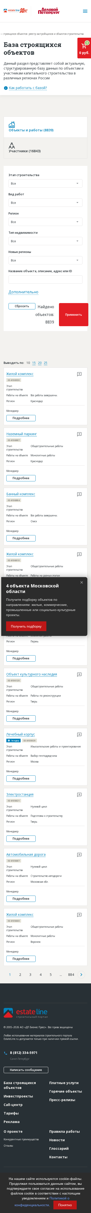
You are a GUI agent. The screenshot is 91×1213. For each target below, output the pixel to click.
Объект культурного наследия (31, 674)
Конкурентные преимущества (21, 1139)
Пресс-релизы (62, 1099)
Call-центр (13, 1104)
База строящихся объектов (20, 1085)
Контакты (58, 1157)
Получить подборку (26, 626)
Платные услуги (64, 1082)
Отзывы (8, 1145)
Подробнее (21, 418)
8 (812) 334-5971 (23, 1052)
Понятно (65, 1205)
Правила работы (64, 1131)
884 (71, 974)
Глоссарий (59, 1148)
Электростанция (19, 794)
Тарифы (11, 1113)
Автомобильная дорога (26, 854)
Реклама (12, 1121)
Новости (57, 1140)
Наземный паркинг (21, 433)
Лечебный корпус (20, 734)
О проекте (13, 1131)
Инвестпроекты (18, 1096)
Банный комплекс (20, 494)
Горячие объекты (65, 1091)
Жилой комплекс (19, 373)
